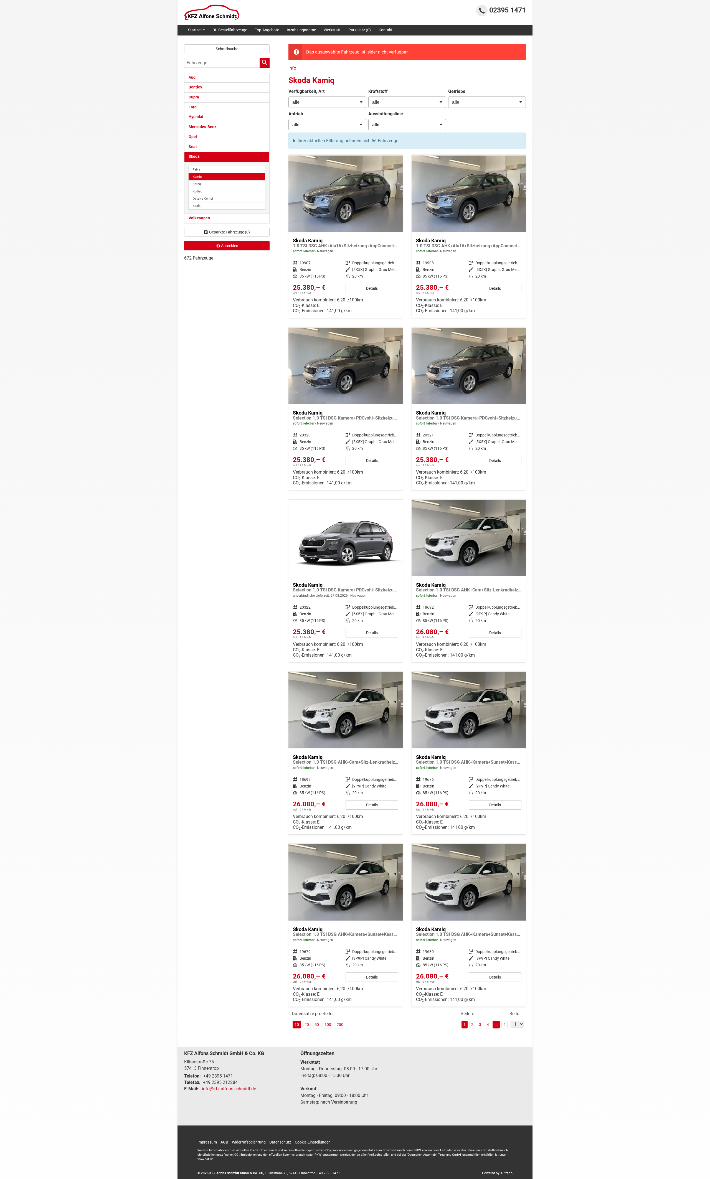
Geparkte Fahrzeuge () (229, 232)
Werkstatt (332, 30)
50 (317, 1024)
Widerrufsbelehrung (249, 1142)
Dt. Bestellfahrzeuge (229, 30)
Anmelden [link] (229, 245)
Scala (197, 206)
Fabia (196, 169)
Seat (193, 146)
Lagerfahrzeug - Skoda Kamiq (345, 237)
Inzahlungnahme (301, 30)
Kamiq (197, 177)
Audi (193, 77)
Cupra (194, 97)
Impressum (207, 1142)
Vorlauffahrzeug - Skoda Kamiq (345, 581)
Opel (193, 136)
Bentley (195, 87)
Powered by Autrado (497, 1173)
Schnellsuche (227, 49)
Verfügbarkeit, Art (306, 91)
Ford (193, 107)
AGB (224, 1142)
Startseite (196, 30)
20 (307, 1024)
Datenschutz (280, 1142)
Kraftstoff (378, 91)
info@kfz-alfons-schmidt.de (229, 1088)
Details (372, 288)
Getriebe (456, 91)
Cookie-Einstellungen (313, 1142)
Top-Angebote (267, 30)
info (292, 68)
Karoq (197, 184)
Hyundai (196, 117)
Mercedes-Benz (202, 126)
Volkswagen (199, 218)
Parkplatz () (359, 30)
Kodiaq (197, 191)
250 (340, 1024)
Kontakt (385, 30)
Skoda (194, 156)
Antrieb (295, 113)
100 (327, 1024)
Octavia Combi (203, 198)
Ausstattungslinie (385, 113)
